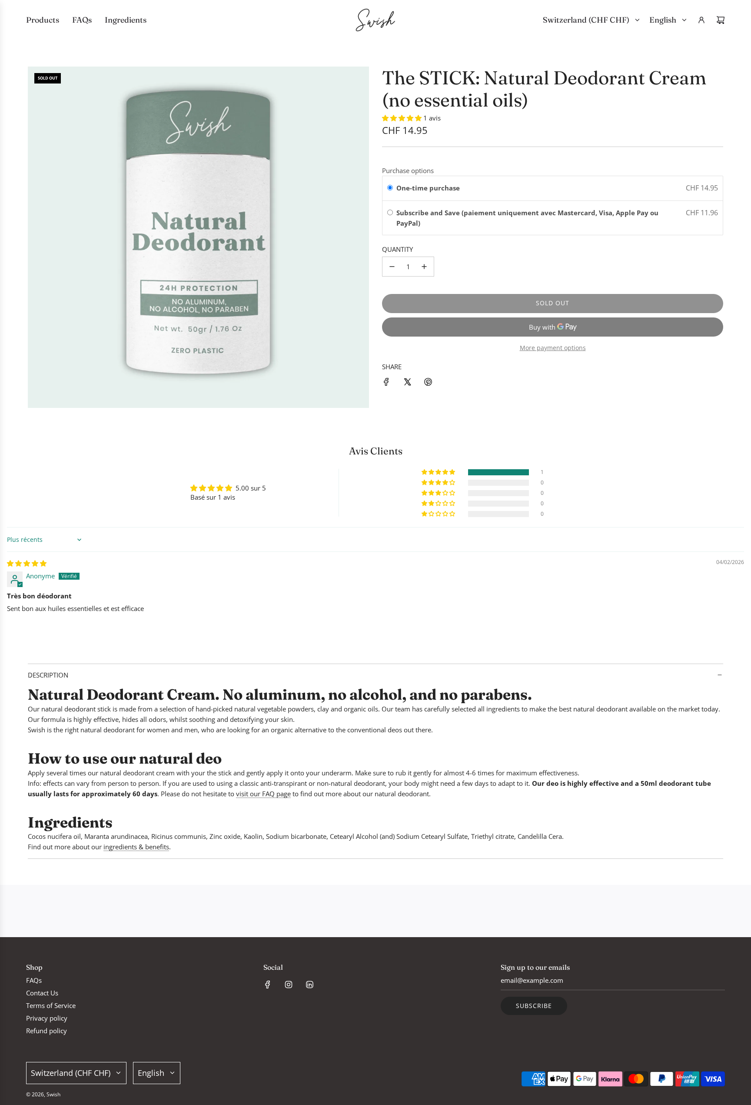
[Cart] (720, 20)
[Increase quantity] (424, 266)
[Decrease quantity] (392, 266)
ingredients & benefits (136, 846)
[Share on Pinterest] (428, 383)
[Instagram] (288, 984)
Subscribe (534, 1006)
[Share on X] (407, 383)
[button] (402, 118)
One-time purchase (428, 188)
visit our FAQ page (263, 793)
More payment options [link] (553, 348)
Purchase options (408, 170)
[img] (27, 563)
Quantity (397, 249)
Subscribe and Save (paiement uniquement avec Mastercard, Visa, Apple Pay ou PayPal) (527, 217)
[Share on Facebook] (386, 383)
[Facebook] (267, 984)
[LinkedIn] (309, 984)
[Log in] (701, 20)
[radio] (390, 188)
